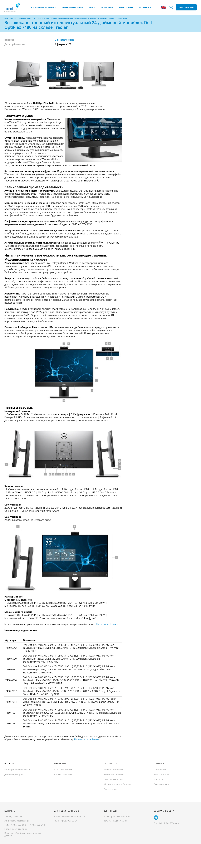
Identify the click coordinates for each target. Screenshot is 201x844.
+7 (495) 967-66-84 (19, 824)
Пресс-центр (126, 7)
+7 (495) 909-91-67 (37, 824)
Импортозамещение (43, 7)
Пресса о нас (110, 789)
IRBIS (92, 7)
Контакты (158, 779)
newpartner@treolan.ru (73, 816)
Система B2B (186, 7)
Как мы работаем (63, 774)
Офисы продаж (161, 784)
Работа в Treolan (162, 774)
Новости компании (113, 769)
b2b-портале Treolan (106, 624)
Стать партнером (63, 769)
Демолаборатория (72, 7)
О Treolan (145, 7)
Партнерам (106, 7)
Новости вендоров (27, 18)
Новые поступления (114, 774)
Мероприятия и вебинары (17, 769)
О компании (160, 769)
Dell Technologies (64, 39)
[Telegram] (156, 817)
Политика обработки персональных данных (22, 834)
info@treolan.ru (19, 829)
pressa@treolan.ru (120, 816)
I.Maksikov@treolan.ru (86, 739)
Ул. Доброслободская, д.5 (17, 820)
